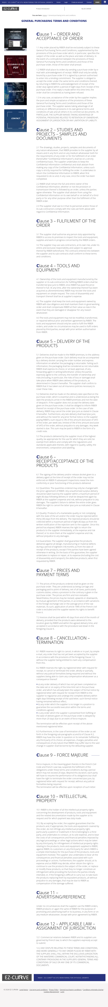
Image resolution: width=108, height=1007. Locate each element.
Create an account (77, 2)
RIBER (97, 2)
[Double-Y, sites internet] (54, 1001)
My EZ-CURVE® (86, 9)
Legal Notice (23, 990)
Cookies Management (51, 992)
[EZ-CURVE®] (15, 39)
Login (66, 2)
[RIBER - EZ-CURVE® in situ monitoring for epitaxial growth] (10, 9)
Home (58, 2)
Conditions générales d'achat (93, 990)
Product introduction (42, 9)
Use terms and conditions (38, 990)
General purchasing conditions (71, 990)
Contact (89, 2)
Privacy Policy (53, 990)
